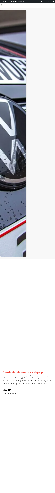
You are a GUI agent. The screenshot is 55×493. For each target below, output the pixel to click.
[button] (52, 5)
